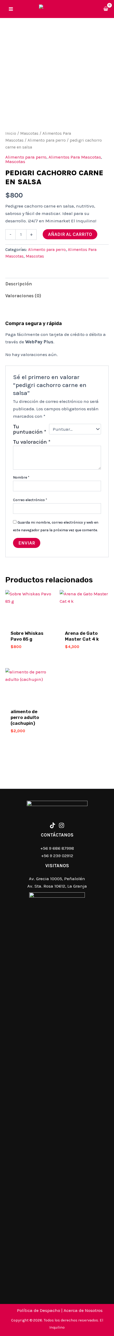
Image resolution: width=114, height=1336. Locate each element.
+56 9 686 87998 (57, 848)
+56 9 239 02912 (57, 855)
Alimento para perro (47, 140)
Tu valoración (31, 442)
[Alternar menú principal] (10, 9)
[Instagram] (61, 825)
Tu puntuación (29, 429)
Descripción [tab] (18, 283)
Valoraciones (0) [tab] (23, 295)
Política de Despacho (38, 1310)
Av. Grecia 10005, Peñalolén (57, 878)
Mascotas (29, 133)
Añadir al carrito (70, 234)
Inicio (10, 133)
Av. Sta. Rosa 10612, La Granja (57, 886)
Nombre (21, 477)
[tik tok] (52, 825)
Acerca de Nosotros (83, 1310)
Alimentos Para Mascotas (75, 157)
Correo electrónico (30, 500)
